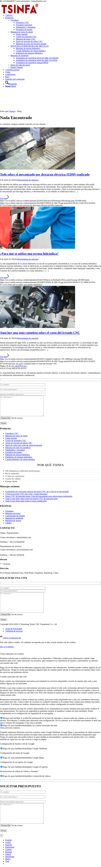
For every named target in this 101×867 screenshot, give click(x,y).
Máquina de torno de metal (22, 32)
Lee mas (3, 198)
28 (16, 366)
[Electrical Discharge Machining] (37, 169)
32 (25, 366)
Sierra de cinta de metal (20, 65)
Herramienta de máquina (28, 180)
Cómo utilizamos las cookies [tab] (12, 654)
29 (18, 366)
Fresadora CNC (11, 433)
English (8, 840)
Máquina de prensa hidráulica (17, 455)
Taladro (8, 523)
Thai (7, 861)
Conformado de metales (15, 516)
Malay (8, 859)
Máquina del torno (13, 513)
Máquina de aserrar (13, 520)
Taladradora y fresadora (15, 450)
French (8, 854)
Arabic (8, 842)
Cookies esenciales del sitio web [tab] (13, 677)
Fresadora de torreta (13, 452)
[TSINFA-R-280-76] (19, 15)
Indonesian (9, 856)
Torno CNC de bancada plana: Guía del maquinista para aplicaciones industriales (38, 496)
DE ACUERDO (7, 647)
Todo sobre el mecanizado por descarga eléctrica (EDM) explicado (45, 174)
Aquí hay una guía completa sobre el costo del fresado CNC (40, 332)
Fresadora (15, 20)
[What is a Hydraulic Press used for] (37, 248)
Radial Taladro (17, 67)
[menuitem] (53, 15)
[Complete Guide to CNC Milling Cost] (37, 327)
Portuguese (9, 847)
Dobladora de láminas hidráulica (18, 457)
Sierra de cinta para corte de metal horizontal (23, 445)
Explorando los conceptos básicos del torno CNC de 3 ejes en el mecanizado (37, 491)
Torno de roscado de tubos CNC (18, 443)
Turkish (8, 849)
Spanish (8, 845)
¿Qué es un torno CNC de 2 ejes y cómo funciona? (26, 494)
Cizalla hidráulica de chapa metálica (20, 459)
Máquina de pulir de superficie (18, 447)
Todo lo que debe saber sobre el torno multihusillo (26, 501)
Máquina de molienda (20, 55)
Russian (8, 852)
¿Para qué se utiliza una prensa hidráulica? (29, 253)
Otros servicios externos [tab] (10, 728)
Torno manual (11, 438)
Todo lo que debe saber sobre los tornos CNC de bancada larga (31, 498)
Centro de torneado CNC (15, 440)
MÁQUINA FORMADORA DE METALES (30, 46)
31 (22, 366)
